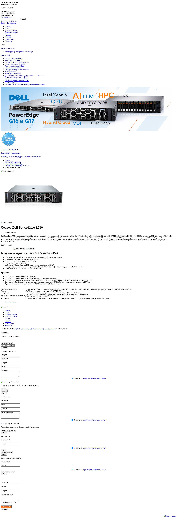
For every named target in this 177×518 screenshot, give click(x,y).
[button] (19, 249)
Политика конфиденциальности (44, 329)
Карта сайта (29, 329)
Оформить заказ (6, 17)
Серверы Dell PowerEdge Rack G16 (17, 166)
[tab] (10, 302)
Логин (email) (5, 440)
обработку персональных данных (94, 378)
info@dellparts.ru (19, 329)
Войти (3, 23)
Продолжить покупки (8, 345)
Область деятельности (8, 502)
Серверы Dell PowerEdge (13, 164)
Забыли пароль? (7, 452)
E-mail (3, 367)
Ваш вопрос (5, 371)
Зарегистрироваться (8, 472)
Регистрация (11, 23)
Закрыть (4, 391)
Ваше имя (4, 359)
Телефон (4, 363)
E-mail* (3, 404)
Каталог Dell (5, 55)
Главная (7, 160)
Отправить (5, 389)
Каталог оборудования (13, 162)
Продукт (4, 355)
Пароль (3, 444)
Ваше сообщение (7, 412)
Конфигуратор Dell (7, 48)
